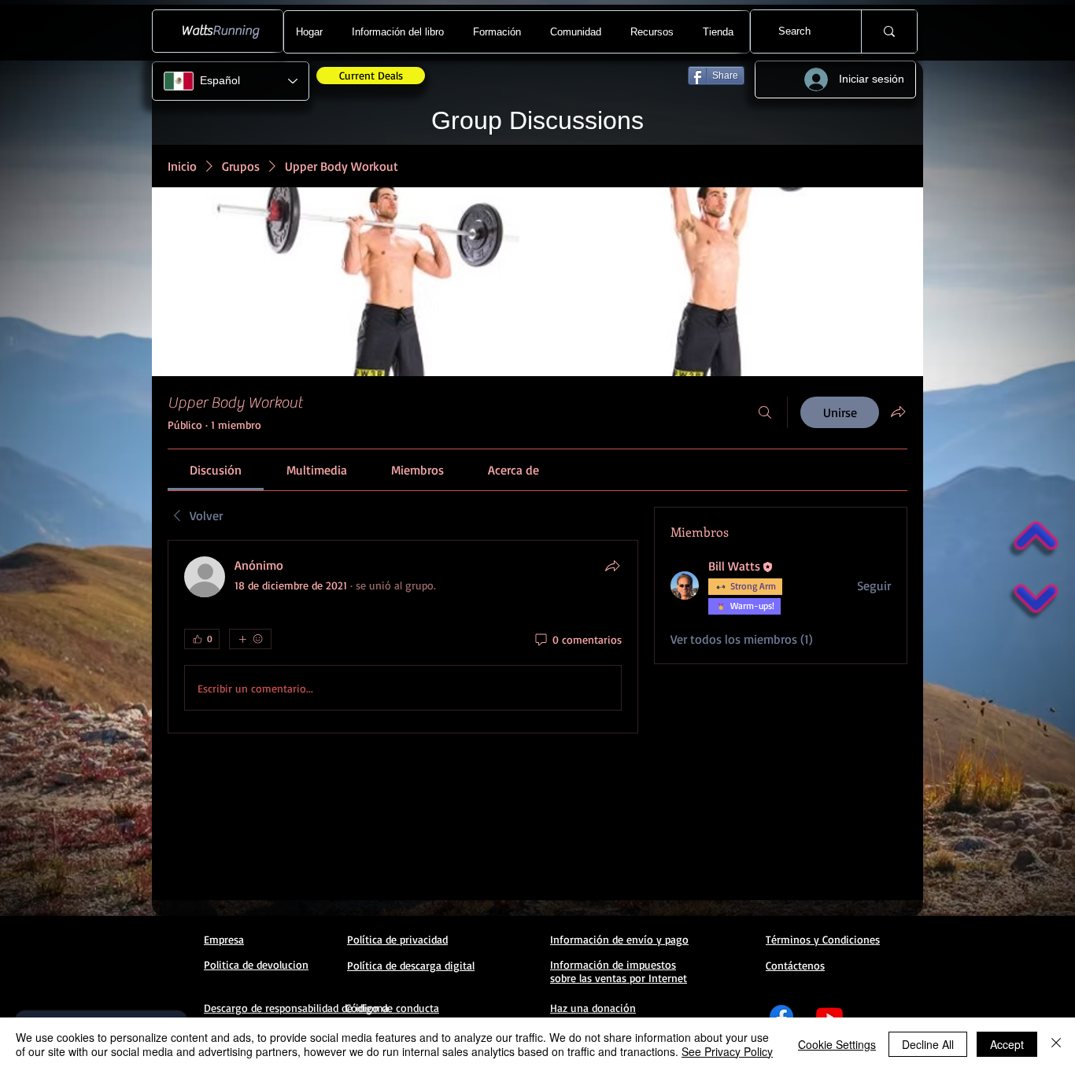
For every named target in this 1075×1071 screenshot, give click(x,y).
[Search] (889, 31)
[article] (403, 636)
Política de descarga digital (411, 965)
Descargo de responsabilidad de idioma (296, 1007)
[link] (216, 470)
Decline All (928, 1044)
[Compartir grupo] (897, 411)
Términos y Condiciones (823, 939)
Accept (1007, 1044)
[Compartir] (612, 565)
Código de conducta (392, 1007)
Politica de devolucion (256, 964)
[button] (399, 32)
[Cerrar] (1056, 1044)
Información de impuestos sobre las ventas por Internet (618, 971)
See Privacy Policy (727, 1051)
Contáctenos (795, 965)
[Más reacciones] (250, 639)
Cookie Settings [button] (837, 1044)
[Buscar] (764, 412)
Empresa (224, 939)
